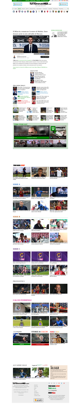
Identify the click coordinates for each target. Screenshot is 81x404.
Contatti (35, 391)
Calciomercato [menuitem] (32, 8)
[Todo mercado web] (65, 0)
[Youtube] (59, 1)
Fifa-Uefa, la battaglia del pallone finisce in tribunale (59, 376)
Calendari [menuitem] (50, 8)
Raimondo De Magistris (21, 56)
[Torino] (61, 11)
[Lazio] (39, 11)
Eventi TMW (36, 386)
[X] (54, 1)
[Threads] (56, 1)
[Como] (22, 11)
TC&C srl (17, 385)
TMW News (38, 0)
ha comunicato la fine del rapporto (24, 60)
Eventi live (20, 0)
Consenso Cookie (37, 395)
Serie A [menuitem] (19, 8)
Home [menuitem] (16, 8)
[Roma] (56, 11)
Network (15, 0)
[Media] (63, 1)
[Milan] (45, 11)
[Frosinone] (28, 11)
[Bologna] (16, 11)
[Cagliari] (19, 11)
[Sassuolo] (59, 11)
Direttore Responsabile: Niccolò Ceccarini (21, 387)
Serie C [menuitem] (27, 8)
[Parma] (53, 11)
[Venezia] (67, 11)
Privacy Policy (36, 394)
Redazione (36, 385)
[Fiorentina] (25, 11)
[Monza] (47, 11)
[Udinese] (64, 11)
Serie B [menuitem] (23, 8)
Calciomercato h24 (44, 0)
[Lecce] (42, 11)
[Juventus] (36, 11)
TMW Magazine (32, 0)
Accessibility (36, 392)
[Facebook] (52, 1)
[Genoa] (31, 11)
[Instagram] (57, 1)
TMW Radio (27, 0)
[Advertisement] (59, 74)
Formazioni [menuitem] (45, 8)
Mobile (35, 388)
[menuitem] (13, 9)
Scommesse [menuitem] (55, 8)
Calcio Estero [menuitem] (39, 8)
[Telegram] (61, 1)
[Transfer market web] (67, 0)
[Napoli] (50, 11)
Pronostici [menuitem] (61, 8)
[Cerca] (68, 9)
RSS (34, 389)
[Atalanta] (14, 11)
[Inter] (33, 11)
